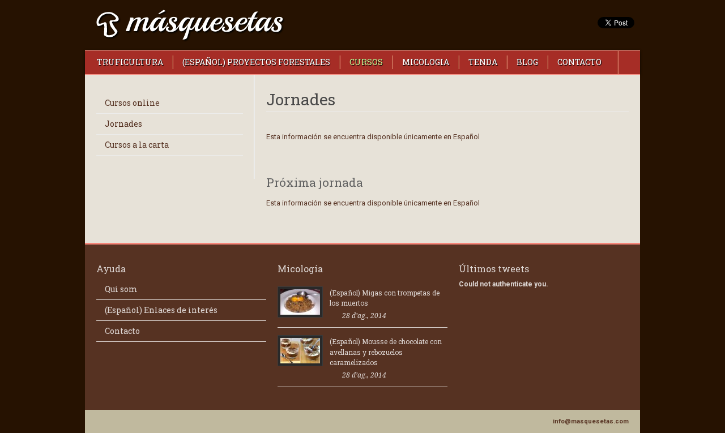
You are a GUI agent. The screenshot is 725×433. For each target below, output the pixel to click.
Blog (527, 62)
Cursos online (132, 102)
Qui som (121, 289)
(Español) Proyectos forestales (256, 62)
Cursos (366, 62)
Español (466, 136)
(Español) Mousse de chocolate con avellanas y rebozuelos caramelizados (386, 352)
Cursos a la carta (137, 144)
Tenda (482, 62)
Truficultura (130, 62)
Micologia (425, 62)
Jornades (123, 123)
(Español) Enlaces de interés (161, 310)
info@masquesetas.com (591, 421)
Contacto (579, 62)
